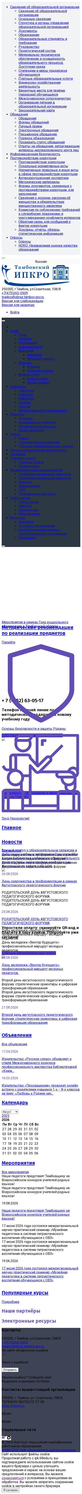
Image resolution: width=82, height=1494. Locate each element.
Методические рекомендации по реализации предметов (37, 630)
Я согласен (10, 1490)
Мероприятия (18, 1163)
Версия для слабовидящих (22, 301)
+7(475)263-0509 (15, 293)
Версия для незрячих (18, 305)
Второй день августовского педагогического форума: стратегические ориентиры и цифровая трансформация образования (39, 1019)
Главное (11, 827)
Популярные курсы (25, 1293)
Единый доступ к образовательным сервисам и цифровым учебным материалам (39, 852)
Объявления (17, 1035)
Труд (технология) (15, 818)
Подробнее (10, 1302)
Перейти (8, 642)
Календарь (15, 1102)
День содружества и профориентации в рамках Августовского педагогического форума (39, 883)
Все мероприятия (15, 1172)
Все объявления (14, 1044)
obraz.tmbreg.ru (13, 1406)
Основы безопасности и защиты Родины (34, 729)
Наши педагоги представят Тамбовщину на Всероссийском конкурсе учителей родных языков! (36, 1215)
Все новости (11, 851)
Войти (14, 312)
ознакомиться (13, 1478)
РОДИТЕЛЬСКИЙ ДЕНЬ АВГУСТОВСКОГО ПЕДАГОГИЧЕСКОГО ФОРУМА (35, 921)
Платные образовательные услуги (29, 953)
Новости (12, 842)
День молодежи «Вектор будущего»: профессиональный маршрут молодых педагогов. (32, 969)
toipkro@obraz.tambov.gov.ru (23, 297)
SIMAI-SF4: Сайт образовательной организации (39, 1450)
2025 (5, 1116)
